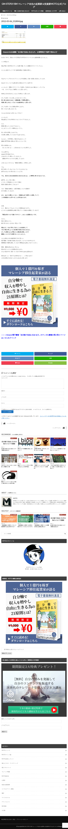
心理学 (3, 780)
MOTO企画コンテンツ (8, 759)
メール (3, 397)
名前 (3, 390)
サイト (3, 403)
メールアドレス (5, 725)
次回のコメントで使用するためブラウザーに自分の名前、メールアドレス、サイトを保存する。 (28, 409)
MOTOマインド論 (6, 754)
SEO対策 (4, 806)
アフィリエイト (6, 801)
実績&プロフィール (7, 11)
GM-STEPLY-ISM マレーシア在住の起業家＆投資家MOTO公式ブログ (34, 5)
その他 (3, 810)
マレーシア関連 (6, 771)
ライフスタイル (6, 797)
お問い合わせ (62, 11)
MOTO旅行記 (5, 776)
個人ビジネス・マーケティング (10, 763)
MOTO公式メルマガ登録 (37, 11)
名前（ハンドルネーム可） (8, 718)
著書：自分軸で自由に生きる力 (21, 11)
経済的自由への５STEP (51, 11)
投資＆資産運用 (6, 784)
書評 (3, 793)
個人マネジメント (6, 767)
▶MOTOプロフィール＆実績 (34, 567)
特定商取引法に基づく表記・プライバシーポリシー (14, 819)
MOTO (15, 498)
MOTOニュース (6, 750)
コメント (4, 378)
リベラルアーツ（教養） (8, 789)
